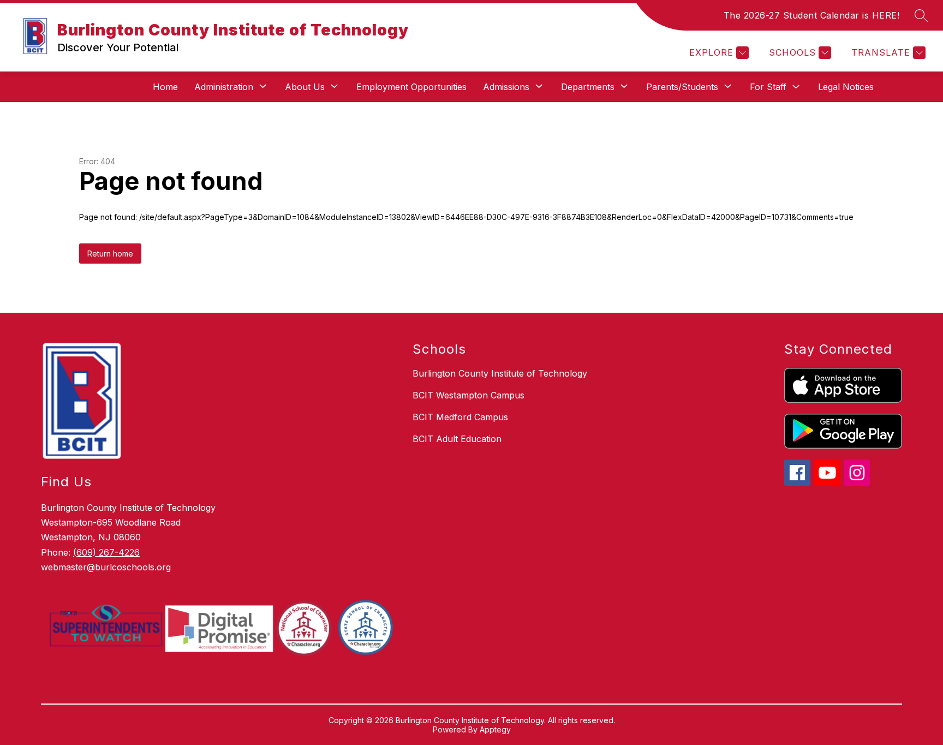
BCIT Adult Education (457, 438)
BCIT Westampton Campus (468, 395)
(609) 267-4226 (106, 552)
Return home (110, 253)
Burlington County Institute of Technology (500, 373)
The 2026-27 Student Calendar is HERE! (812, 15)
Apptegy (495, 729)
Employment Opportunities (411, 86)
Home (165, 86)
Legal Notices (846, 86)
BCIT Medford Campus (460, 417)
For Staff (768, 86)
